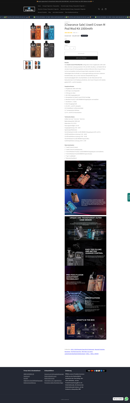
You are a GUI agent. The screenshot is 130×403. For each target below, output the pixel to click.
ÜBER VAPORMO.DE (29, 374)
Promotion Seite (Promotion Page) (53, 382)
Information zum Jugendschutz (53, 380)
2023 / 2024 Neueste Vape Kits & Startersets (82, 349)
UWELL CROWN (94, 354)
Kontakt (26, 378)
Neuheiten (67, 351)
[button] (73, 6)
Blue (68, 42)
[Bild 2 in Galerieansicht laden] (37, 65)
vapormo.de (66, 399)
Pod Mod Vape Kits (76, 351)
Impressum (27, 376)
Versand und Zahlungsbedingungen (54, 374)
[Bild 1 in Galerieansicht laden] (28, 65)
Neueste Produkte (100, 349)
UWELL (88, 354)
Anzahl (66, 45)
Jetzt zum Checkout (81, 58)
